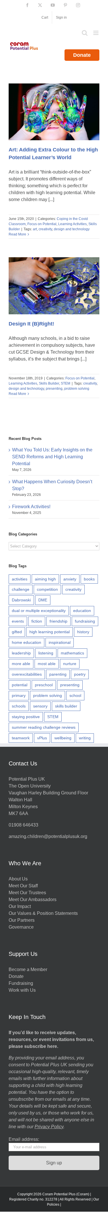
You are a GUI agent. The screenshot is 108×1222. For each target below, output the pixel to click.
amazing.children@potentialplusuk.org (48, 836)
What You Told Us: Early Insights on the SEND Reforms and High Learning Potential (52, 456)
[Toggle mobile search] (85, 33)
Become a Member (28, 969)
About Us (18, 878)
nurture (69, 663)
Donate (82, 55)
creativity (45, 229)
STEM (65, 383)
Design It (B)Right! (31, 324)
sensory (40, 706)
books (89, 579)
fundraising (85, 621)
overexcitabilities (27, 674)
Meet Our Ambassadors (32, 899)
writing (85, 738)
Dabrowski (21, 600)
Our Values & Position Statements (43, 913)
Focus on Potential (41, 224)
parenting (58, 674)
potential (19, 685)
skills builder (66, 706)
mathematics (72, 653)
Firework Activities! (31, 506)
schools (19, 706)
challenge (20, 589)
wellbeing (62, 738)
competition (47, 589)
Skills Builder (49, 383)
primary (19, 695)
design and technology (72, 229)
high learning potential (49, 631)
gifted (17, 631)
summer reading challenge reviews (43, 727)
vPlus (42, 738)
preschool (44, 685)
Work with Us (22, 990)
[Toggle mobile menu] (96, 33)
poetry (80, 674)
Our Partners (22, 920)
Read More (17, 234)
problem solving (76, 389)
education (82, 610)
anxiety (69, 579)
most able (47, 663)
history (83, 631)
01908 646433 (23, 825)
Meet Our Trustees (27, 892)
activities (19, 579)
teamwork (21, 738)
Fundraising (21, 983)
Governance (21, 927)
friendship (58, 621)
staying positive (26, 716)
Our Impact (20, 906)
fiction (36, 621)
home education (26, 642)
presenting (54, 389)
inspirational (60, 642)
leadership (21, 653)
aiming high (45, 579)
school (75, 695)
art (35, 229)
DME (42, 600)
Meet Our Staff (23, 885)
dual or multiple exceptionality (39, 610)
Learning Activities (72, 224)
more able (21, 663)
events (18, 621)
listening (45, 653)
